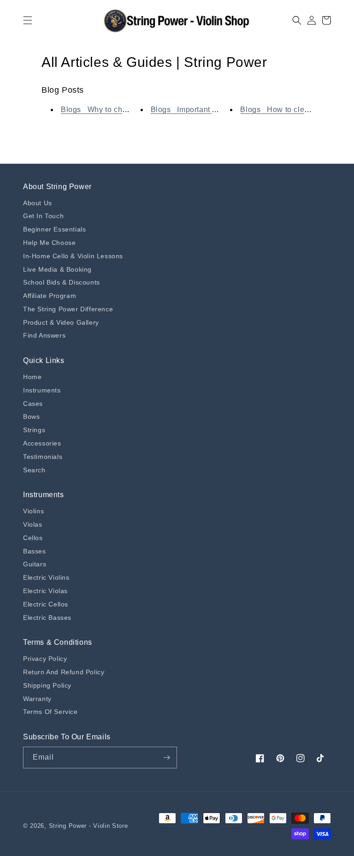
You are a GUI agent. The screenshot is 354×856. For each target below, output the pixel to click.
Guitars (34, 564)
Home (32, 376)
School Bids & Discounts (61, 282)
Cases (33, 403)
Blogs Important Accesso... (199, 109)
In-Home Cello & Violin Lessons (73, 256)
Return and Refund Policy (63, 672)
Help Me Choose (49, 242)
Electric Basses (47, 617)
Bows (31, 416)
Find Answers (44, 335)
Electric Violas (45, 590)
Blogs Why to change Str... (109, 109)
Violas (32, 524)
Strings (34, 430)
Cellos (33, 537)
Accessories (42, 443)
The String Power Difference (68, 309)
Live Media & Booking (57, 269)
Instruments (42, 390)
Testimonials (42, 456)
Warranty (37, 698)
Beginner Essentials (54, 229)
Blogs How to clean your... (288, 109)
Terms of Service (50, 711)
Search (34, 470)
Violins (33, 511)
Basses (34, 551)
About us (37, 203)
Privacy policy (45, 658)
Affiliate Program (49, 295)
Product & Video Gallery (61, 322)
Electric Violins (46, 577)
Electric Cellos (45, 604)
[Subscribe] (166, 757)
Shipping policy (47, 685)
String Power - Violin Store (88, 825)
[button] (28, 20)
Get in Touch (43, 216)
